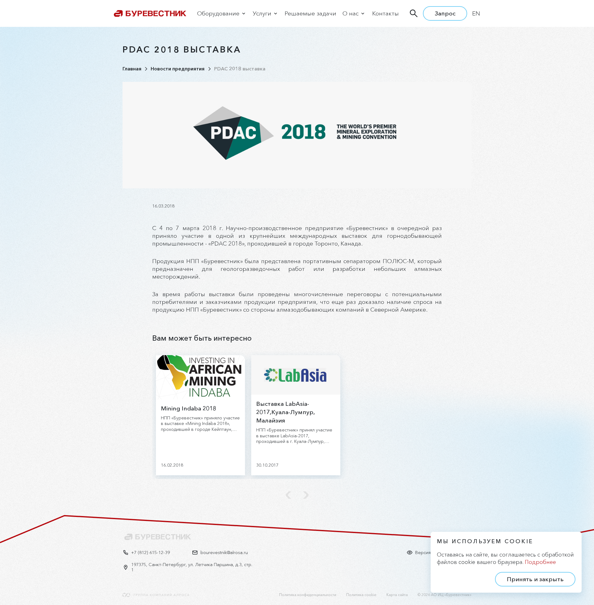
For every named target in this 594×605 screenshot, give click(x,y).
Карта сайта (397, 594)
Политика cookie (361, 594)
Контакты (385, 13)
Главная (132, 69)
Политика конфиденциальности (307, 594)
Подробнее (540, 562)
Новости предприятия (177, 69)
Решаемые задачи (310, 13)
